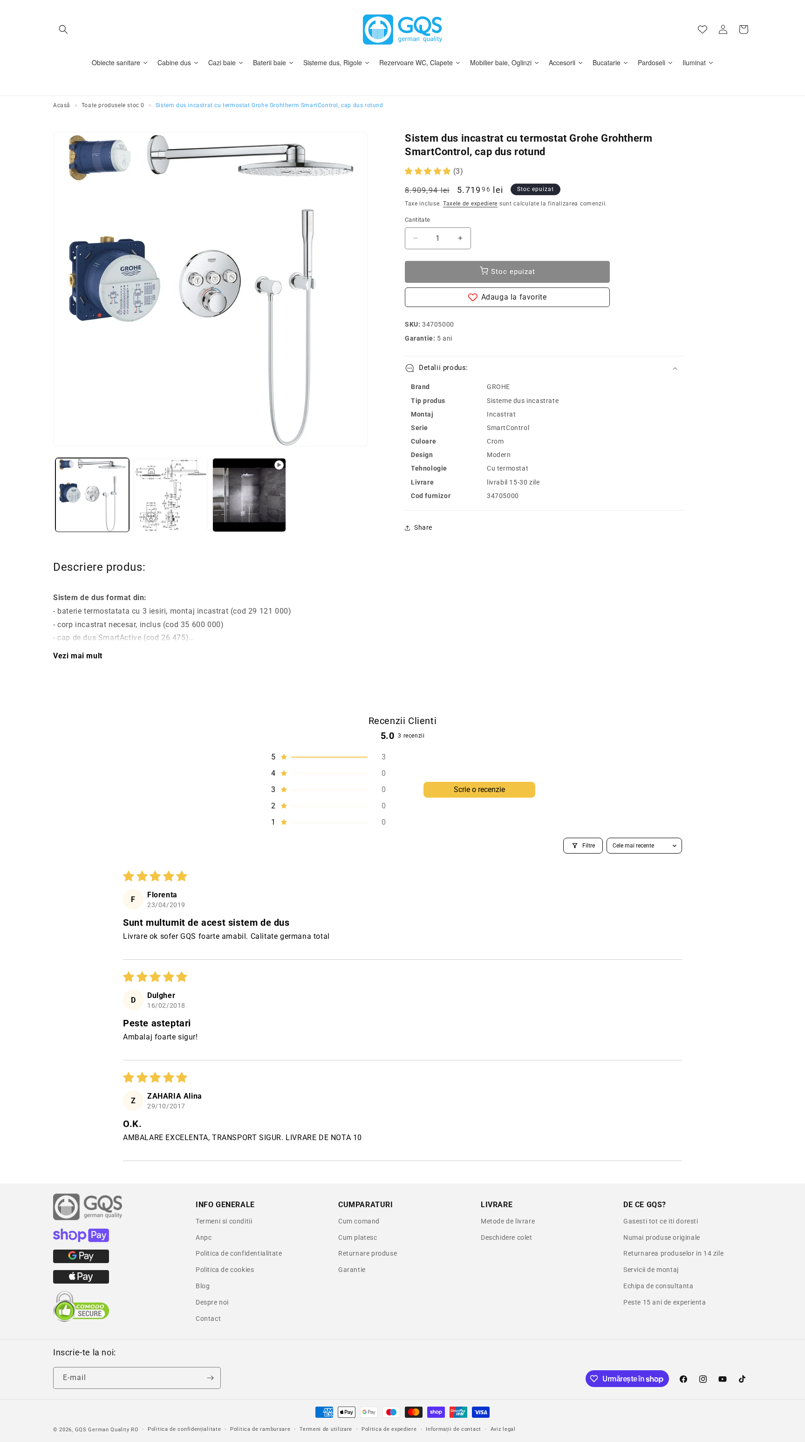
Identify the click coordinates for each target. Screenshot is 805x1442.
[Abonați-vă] (210, 1378)
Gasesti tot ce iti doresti (660, 1221)
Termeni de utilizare (326, 1429)
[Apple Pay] (81, 1281)
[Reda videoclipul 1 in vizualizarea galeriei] (249, 495)
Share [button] (423, 527)
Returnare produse (367, 1253)
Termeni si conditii (224, 1221)
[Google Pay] (81, 1260)
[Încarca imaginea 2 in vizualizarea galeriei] (170, 495)
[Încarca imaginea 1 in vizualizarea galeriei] (92, 495)
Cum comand (359, 1221)
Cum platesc (357, 1237)
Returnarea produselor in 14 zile (673, 1253)
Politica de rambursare (260, 1429)
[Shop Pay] (81, 1240)
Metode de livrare (508, 1221)
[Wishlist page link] (702, 29)
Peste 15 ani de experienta (664, 1302)
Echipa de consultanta (658, 1286)
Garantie (352, 1269)
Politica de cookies (225, 1269)
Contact (208, 1318)
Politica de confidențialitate (184, 1429)
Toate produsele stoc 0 (113, 105)
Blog (203, 1286)
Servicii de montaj (651, 1269)
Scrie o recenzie (479, 789)
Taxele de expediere (470, 203)
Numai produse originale (661, 1237)
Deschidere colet (506, 1237)
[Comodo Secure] (81, 1320)
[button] (63, 29)
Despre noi (212, 1302)
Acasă (61, 105)
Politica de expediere (389, 1429)
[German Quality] (88, 1219)
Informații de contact (453, 1429)
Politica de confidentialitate (239, 1253)
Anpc (203, 1237)
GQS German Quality (102, 1430)
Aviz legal (503, 1429)
